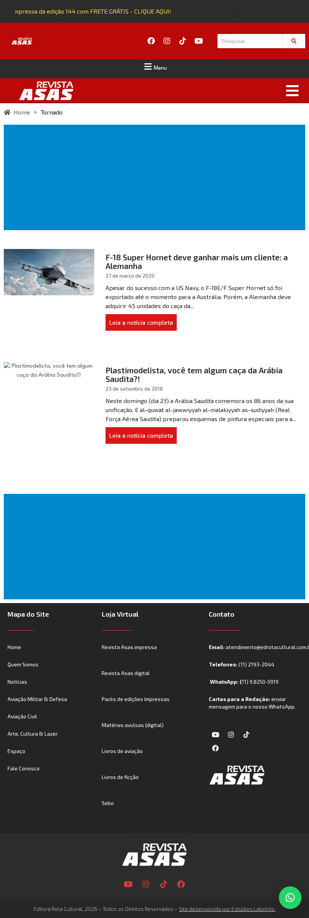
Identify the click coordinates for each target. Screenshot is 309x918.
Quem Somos (23, 664)
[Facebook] (151, 41)
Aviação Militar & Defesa (37, 699)
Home (14, 647)
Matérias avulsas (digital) (133, 725)
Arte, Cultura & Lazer (33, 733)
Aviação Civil (22, 716)
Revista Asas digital (126, 673)
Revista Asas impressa (129, 647)
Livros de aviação (122, 751)
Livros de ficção (120, 777)
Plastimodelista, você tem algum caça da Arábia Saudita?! (194, 374)
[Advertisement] (156, 177)
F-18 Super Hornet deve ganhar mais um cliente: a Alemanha (197, 261)
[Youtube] (198, 41)
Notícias (17, 681)
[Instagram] (167, 41)
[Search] (294, 41)
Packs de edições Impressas (136, 699)
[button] (154, 67)
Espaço (16, 751)
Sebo (108, 803)
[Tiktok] (183, 41)
